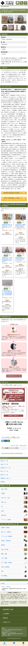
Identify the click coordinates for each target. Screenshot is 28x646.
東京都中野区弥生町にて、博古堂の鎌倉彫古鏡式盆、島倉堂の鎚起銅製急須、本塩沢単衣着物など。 (7, 293)
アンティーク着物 (6, 519)
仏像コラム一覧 (4, 464)
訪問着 (3, 493)
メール (14, 644)
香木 (2, 571)
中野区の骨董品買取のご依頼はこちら (13, 198)
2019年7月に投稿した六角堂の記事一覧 (19, 445)
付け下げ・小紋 (5, 497)
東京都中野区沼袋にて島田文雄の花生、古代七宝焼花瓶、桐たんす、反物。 (7, 226)
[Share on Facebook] (5, 441)
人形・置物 (4, 558)
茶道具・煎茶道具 (6, 540)
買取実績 (8, 586)
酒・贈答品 (4, 575)
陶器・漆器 (4, 553)
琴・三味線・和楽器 (6, 562)
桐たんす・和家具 (6, 532)
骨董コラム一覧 (4, 474)
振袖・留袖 (4, 489)
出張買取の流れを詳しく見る (14, 375)
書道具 (3, 545)
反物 (2, 511)
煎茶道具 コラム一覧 (5, 467)
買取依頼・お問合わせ (13, 415)
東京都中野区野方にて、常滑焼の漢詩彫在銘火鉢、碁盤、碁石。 (20, 259)
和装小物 (3, 515)
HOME (3, 586)
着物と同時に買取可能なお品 (8, 524)
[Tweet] (2, 441)
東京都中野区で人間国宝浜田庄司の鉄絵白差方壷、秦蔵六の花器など (20, 226)
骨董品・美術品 (5, 527)
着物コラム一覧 (4, 460)
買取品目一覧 (5, 644)
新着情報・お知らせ (5, 478)
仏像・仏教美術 (5, 567)
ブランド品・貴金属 (6, 536)
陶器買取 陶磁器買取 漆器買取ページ (13, 193)
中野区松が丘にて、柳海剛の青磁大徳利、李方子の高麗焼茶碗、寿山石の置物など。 (7, 259)
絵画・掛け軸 (4, 549)
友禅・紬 (3, 502)
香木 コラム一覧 (4, 471)
